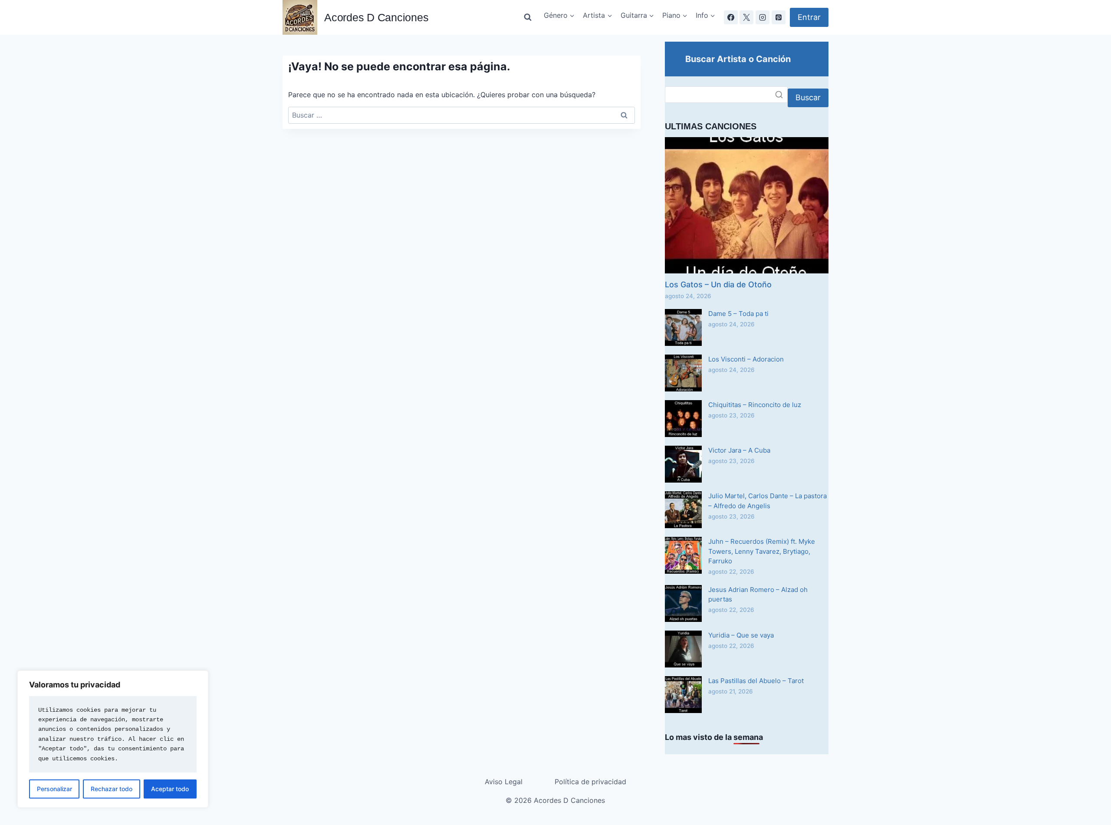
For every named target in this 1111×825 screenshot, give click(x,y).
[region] (112, 739)
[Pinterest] (779, 17)
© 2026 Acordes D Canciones (555, 800)
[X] (746, 17)
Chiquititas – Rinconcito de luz (754, 405)
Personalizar (54, 788)
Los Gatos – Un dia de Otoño (718, 284)
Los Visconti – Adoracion (746, 359)
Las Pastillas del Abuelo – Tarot (756, 681)
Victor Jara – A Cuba (739, 450)
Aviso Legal (504, 781)
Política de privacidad (590, 781)
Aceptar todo (170, 788)
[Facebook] (731, 17)
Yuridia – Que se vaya (741, 635)
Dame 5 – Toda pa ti (738, 313)
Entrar (809, 17)
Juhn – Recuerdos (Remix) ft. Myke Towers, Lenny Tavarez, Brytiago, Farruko (761, 551)
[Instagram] (762, 17)
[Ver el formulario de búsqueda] (528, 17)
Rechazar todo (111, 788)
